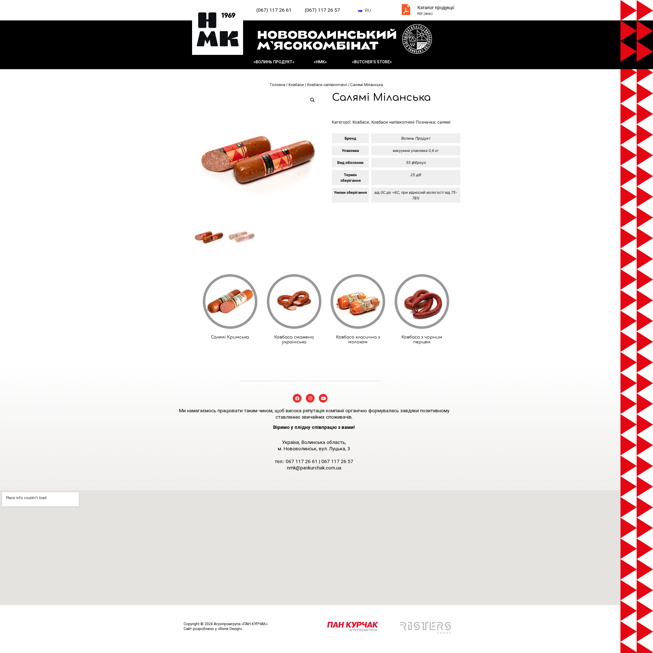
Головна (277, 84)
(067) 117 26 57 (322, 10)
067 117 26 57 (337, 461)
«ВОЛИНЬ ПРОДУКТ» (274, 61)
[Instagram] (310, 398)
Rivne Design (230, 629)
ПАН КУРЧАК (254, 624)
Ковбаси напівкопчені (327, 84)
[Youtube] (323, 398)
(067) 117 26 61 (274, 10)
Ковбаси (296, 84)
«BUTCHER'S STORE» (372, 61)
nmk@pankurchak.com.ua (314, 468)
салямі (443, 122)
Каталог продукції (435, 7)
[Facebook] (297, 398)
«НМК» (320, 61)
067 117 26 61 (302, 461)
